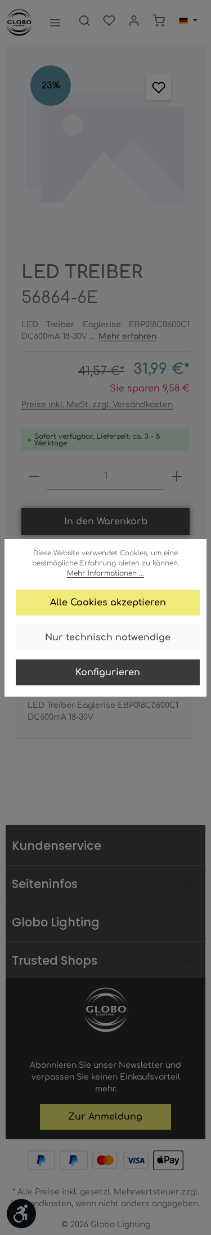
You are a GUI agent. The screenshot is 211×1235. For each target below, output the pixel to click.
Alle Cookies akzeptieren (108, 603)
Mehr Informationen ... (105, 573)
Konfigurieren (107, 672)
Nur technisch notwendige (107, 637)
